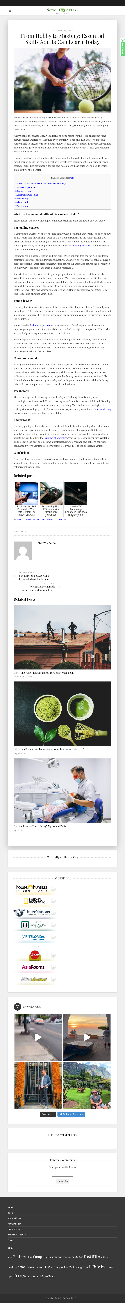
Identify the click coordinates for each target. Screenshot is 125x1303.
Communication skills (26, 194)
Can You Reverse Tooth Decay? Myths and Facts (40, 826)
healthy (12, 1267)
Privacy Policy (14, 1223)
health (90, 1256)
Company (40, 1256)
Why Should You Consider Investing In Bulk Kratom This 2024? (49, 749)
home (22, 1267)
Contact (11, 1240)
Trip (17, 1275)
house (31, 1267)
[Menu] (10, 10)
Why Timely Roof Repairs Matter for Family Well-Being (44, 672)
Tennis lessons (23, 191)
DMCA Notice (14, 1229)
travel (97, 1266)
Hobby (28, 519)
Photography (22, 202)
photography (39, 519)
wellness (50, 1276)
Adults (20, 519)
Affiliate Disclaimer (16, 1234)
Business (20, 1256)
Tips (85, 1267)
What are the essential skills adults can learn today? (40, 183)
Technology (21, 198)
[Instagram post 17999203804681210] (38, 1037)
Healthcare (104, 1257)
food (81, 1257)
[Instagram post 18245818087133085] (87, 1037)
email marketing (102, 409)
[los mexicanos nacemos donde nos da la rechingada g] (87, 1085)
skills (50, 519)
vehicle (40, 1276)
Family (75, 1257)
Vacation (29, 1276)
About (10, 1212)
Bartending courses (25, 187)
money (55, 1267)
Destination (55, 1257)
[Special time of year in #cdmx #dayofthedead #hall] (38, 1085)
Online (64, 1267)
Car (30, 1257)
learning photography (55, 437)
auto (10, 1257)
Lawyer (39, 1267)
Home (10, 1207)
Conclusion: (21, 206)
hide (72, 178)
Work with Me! (14, 1218)
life (46, 1266)
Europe (67, 1257)
